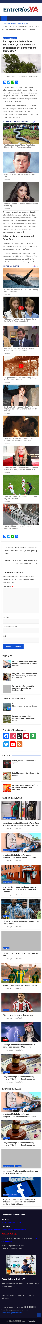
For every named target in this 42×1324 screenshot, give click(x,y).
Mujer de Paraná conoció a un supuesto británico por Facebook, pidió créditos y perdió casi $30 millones (19, 1201)
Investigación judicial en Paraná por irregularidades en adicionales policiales (25, 663)
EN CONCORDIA (7, 882)
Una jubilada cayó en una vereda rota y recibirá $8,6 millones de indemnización (24, 676)
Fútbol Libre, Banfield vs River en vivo (18, 1015)
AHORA (5, 1039)
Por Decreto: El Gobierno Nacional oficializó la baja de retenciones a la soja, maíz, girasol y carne (21, 551)
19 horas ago (9, 1082)
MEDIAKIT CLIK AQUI (9, 1234)
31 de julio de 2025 (10, 76)
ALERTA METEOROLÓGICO (10, 38)
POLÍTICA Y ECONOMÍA (9, 818)
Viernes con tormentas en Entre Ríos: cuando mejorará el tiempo (24, 705)
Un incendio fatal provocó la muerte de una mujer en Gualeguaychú (23, 688)
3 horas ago (8, 828)
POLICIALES (14, 850)
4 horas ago (8, 860)
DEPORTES (6, 916)
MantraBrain (32, 1321)
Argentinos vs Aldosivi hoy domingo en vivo (20, 985)
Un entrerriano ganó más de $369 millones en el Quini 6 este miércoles (25, 787)
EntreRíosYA (23, 76)
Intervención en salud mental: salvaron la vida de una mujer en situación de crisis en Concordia (20, 889)
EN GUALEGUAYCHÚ (8, 1166)
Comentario (8, 587)
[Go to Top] (39, 1315)
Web (4, 636)
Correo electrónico (10, 627)
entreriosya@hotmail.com (11, 1313)
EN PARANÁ (6, 850)
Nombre (6, 617)
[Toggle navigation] (9, 18)
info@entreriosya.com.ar (11, 1222)
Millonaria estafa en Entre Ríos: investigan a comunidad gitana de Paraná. (21, 561)
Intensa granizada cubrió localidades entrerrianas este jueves (23, 718)
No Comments (33, 76)
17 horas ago (9, 1050)
